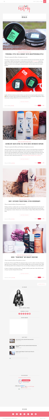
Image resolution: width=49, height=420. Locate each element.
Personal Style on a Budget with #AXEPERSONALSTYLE (24, 54)
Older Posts (41, 284)
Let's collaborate (26, 380)
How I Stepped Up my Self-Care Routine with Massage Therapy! (26, 346)
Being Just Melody (22, 141)
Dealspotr (27, 382)
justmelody (12, 105)
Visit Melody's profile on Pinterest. (24, 377)
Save (40, 105)
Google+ (26, 387)
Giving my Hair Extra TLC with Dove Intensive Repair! (24, 144)
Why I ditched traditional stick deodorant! (24, 201)
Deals (27, 141)
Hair (30, 141)
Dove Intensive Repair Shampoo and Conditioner (31, 155)
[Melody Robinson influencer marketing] (20, 383)
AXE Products (35, 61)
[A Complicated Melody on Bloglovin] (20, 386)
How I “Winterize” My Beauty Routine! (24, 257)
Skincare (30, 255)
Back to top (42, 418)
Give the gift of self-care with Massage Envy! (25, 339)
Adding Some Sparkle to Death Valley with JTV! (25, 351)
